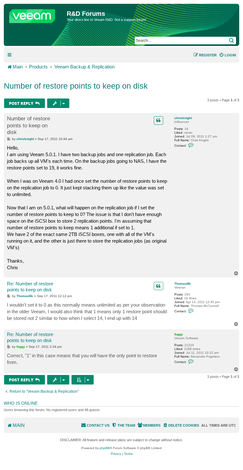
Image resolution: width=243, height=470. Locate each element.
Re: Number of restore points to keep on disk (30, 286)
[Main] (36, 14)
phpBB (105, 448)
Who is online (21, 403)
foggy (178, 334)
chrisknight (183, 118)
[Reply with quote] (158, 120)
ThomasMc (182, 283)
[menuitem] (227, 55)
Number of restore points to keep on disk (76, 85)
